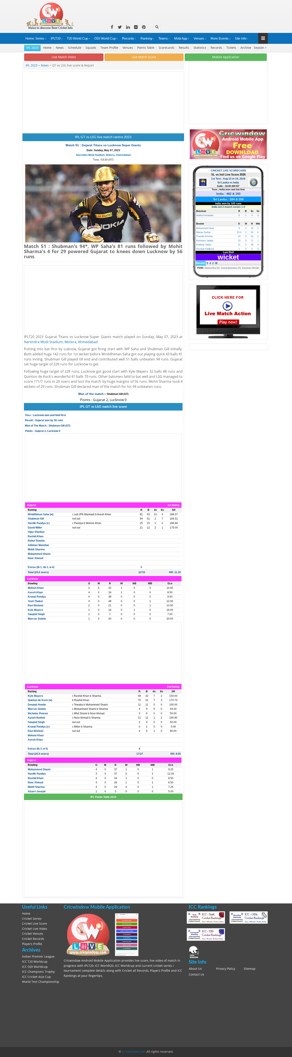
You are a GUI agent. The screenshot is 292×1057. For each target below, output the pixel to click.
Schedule (75, 48)
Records (128, 38)
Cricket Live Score (34, 924)
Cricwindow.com (134, 1052)
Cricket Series (31, 919)
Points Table (146, 48)
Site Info (240, 38)
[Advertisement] (190, 9)
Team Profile (109, 48)
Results (184, 48)
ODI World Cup (105, 38)
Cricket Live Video (34, 929)
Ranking (146, 38)
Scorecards (167, 48)
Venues (199, 38)
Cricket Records (33, 939)
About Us (195, 969)
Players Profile (32, 944)
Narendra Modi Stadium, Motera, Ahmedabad (103, 155)
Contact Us (196, 974)
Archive (246, 48)
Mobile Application (225, 57)
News (60, 48)
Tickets (231, 48)
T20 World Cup (77, 38)
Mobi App (180, 38)
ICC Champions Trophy (38, 972)
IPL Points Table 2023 (103, 797)
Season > (260, 48)
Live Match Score (144, 57)
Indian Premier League (38, 956)
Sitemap (249, 969)
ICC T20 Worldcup (34, 962)
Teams (163, 38)
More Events (220, 38)
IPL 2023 (32, 48)
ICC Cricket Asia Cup (36, 977)
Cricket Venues (32, 934)
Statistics (200, 48)
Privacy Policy (225, 969)
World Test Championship (40, 982)
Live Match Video (64, 57)
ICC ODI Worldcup (35, 967)
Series (39, 38)
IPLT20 (55, 38)
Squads (91, 48)
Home (29, 38)
